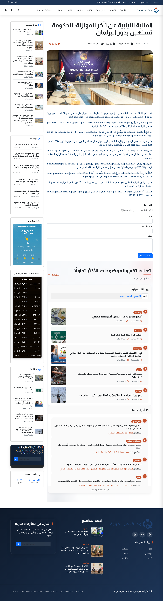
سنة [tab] (122, 296)
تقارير (89, 10)
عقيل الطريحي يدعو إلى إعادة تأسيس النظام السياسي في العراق (106, 485)
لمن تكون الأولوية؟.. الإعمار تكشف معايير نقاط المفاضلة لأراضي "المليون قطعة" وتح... (23, 119)
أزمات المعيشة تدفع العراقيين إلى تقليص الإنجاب (23, 72)
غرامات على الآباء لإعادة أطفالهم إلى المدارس (24, 105)
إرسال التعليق (145, 256)
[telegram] (135, 535)
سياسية (109, 43)
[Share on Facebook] (59, 43)
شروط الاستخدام (66, 591)
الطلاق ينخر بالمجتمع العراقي (25, 84)
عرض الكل (55, 274)
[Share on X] (56, 43)
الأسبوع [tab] (137, 296)
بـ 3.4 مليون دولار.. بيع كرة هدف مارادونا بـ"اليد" (23, 94)
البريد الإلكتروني (147, 226)
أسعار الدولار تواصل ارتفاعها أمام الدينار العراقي (117, 317)
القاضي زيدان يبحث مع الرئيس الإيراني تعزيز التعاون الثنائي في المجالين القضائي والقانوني (76, 569)
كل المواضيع (146, 2)
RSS (124, 2)
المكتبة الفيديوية (44, 10)
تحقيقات (79, 10)
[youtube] (142, 535)
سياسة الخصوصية (51, 591)
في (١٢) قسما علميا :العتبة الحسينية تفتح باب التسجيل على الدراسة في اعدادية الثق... (23, 402)
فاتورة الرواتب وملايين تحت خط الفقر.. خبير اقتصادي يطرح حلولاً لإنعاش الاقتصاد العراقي (96, 469)
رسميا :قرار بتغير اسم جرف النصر (126, 335)
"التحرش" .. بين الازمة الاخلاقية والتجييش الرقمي (113, 452)
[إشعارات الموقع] (5, 10)
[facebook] (150, 535)
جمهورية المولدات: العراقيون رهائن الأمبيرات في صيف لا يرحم (110, 395)
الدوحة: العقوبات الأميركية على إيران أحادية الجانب (23, 30)
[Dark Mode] (11, 10)
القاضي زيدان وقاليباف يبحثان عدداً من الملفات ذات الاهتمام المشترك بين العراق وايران (75, 550)
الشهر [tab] (129, 296)
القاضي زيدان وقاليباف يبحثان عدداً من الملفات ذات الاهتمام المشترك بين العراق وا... (23, 44)
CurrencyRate (36, 359)
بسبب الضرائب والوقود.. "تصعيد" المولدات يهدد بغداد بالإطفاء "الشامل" (110, 375)
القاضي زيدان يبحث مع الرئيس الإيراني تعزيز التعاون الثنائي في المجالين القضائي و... (23, 59)
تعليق (150, 236)
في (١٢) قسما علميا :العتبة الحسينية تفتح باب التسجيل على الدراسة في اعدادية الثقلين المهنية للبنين (106, 354)
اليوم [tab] (145, 296)
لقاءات (69, 10)
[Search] (17, 10)
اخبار (114, 10)
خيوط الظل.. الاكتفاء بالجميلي (120, 433)
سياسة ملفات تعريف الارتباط (31, 591)
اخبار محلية (100, 10)
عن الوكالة (79, 591)
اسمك (150, 216)
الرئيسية (157, 2)
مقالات (59, 10)
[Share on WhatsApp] (53, 43)
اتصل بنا (132, 2)
